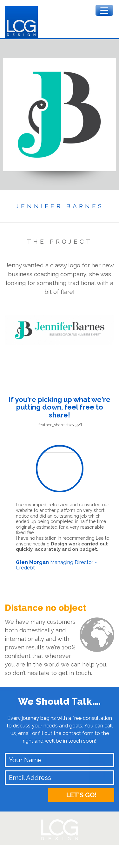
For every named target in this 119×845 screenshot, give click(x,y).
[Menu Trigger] (104, 10)
